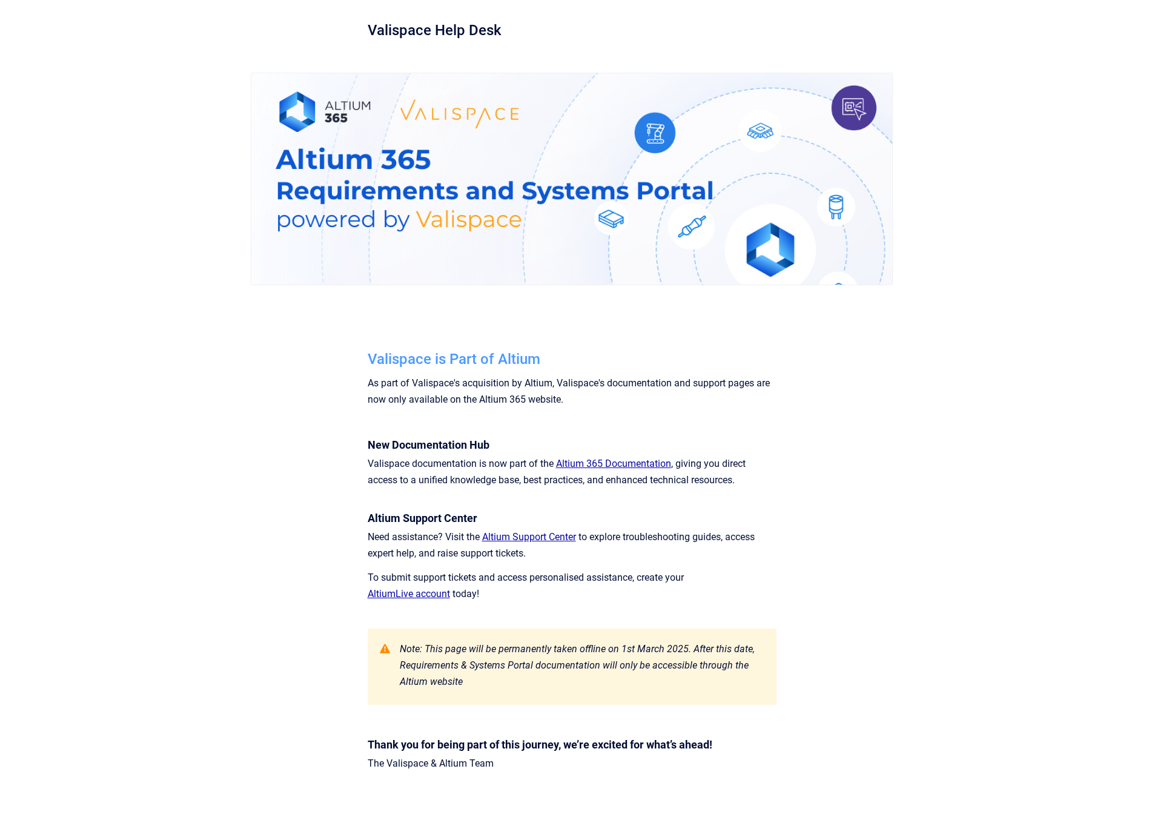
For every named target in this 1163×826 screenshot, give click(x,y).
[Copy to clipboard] (362, 357)
